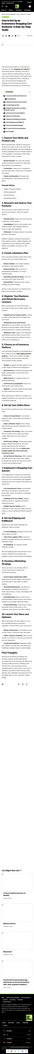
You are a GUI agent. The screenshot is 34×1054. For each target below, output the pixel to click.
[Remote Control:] (17, 913)
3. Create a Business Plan (12, 105)
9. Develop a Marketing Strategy (14, 125)
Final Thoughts (9, 131)
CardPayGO (18, 383)
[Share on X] (6, 35)
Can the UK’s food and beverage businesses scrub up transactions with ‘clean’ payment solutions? (16, 982)
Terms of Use (10, 3)
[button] (29, 2)
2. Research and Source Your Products (16, 102)
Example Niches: (11, 99)
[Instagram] (17, 1038)
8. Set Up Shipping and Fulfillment (14, 122)
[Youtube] (17, 1042)
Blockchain (7, 952)
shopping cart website (21, 69)
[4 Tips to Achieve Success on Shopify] (17, 882)
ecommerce (5, 17)
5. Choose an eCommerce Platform (15, 113)
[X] (17, 1034)
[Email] (9, 35)
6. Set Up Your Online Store (12, 116)
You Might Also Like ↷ (11, 870)
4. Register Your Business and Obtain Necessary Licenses (15, 109)
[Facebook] (17, 1031)
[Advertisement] (17, 705)
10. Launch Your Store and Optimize (16, 128)
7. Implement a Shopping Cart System (15, 119)
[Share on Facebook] (3, 35)
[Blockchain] (17, 941)
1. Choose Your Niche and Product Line (16, 96)
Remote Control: (9, 924)
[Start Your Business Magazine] (17, 6)
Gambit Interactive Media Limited (20, 1047)
